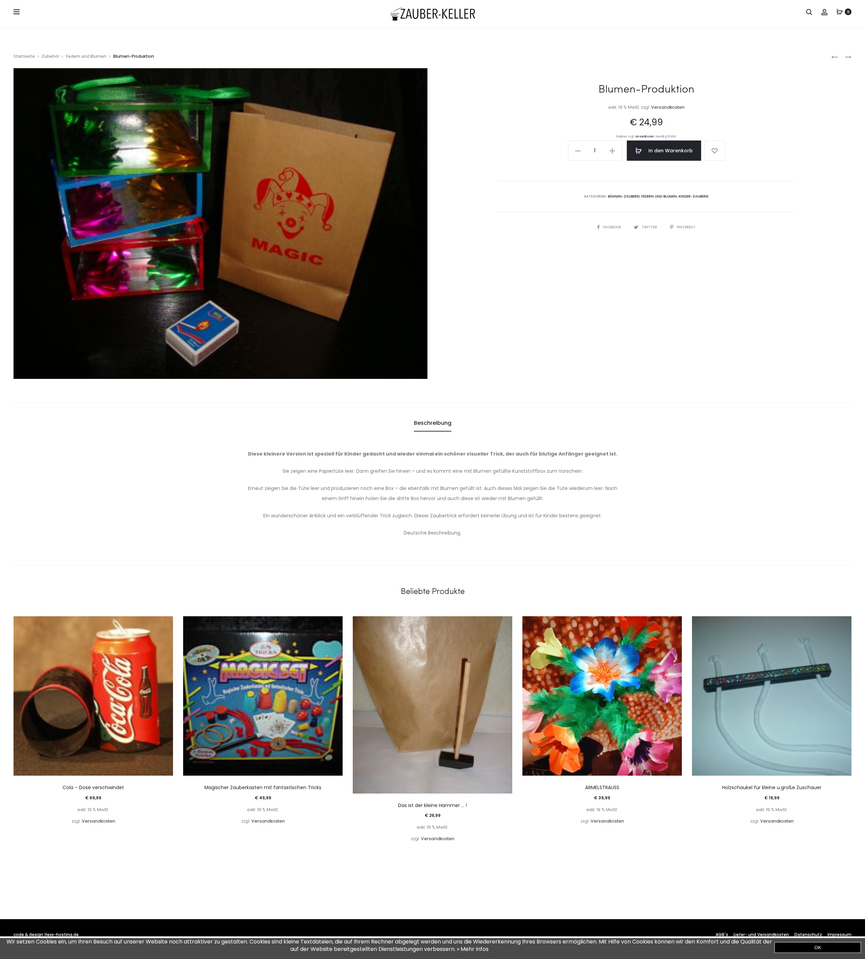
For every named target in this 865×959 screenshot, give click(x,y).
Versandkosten (668, 107)
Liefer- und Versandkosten (761, 934)
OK (817, 947)
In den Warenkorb (670, 150)
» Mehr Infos (473, 949)
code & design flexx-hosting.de (46, 934)
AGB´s (722, 934)
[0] (839, 11)
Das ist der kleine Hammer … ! (432, 805)
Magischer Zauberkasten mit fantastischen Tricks (262, 787)
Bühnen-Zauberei (624, 196)
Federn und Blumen (86, 56)
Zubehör (50, 56)
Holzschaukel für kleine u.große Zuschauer (771, 787)
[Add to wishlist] (715, 150)
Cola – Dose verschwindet (93, 787)
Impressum (839, 934)
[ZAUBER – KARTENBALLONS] (834, 56)
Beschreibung (432, 423)
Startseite (24, 56)
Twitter (650, 227)
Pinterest (686, 227)
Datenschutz (808, 934)
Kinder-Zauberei (693, 196)
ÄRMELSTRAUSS (602, 787)
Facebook (612, 227)
